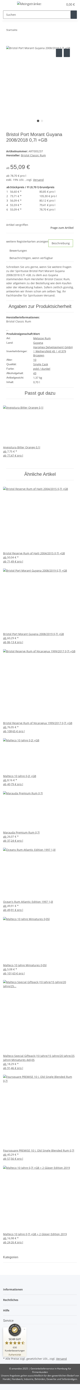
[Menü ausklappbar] (8, 4)
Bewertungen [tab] (18, 250)
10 (34, 360)
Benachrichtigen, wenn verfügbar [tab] (31, 258)
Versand (38, 180)
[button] (57, 4)
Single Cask (40, 364)
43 (34, 373)
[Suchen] (74, 14)
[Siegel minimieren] (24, 1329)
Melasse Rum (42, 338)
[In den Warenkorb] (9, 43)
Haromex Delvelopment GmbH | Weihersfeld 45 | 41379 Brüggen (53, 351)
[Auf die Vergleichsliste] (59, 53)
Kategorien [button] (11, 1257)
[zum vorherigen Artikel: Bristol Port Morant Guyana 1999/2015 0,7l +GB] (20, 31)
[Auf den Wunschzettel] (67, 53)
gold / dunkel (41, 369)
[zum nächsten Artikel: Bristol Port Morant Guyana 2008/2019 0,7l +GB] (27, 31)
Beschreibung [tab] (61, 243)
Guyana (38, 343)
